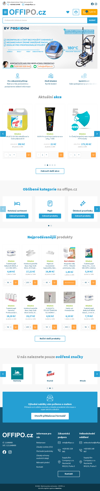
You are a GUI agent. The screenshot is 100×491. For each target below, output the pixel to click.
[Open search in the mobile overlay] (50, 20)
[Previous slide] (6, 47)
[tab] (45, 165)
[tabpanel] (17, 374)
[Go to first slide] (94, 47)
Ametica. (58, 488)
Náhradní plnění (43, 462)
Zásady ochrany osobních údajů (42, 457)
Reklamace (40, 442)
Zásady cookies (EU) (44, 447)
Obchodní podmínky (44, 451)
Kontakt (39, 467)
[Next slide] (97, 134)
